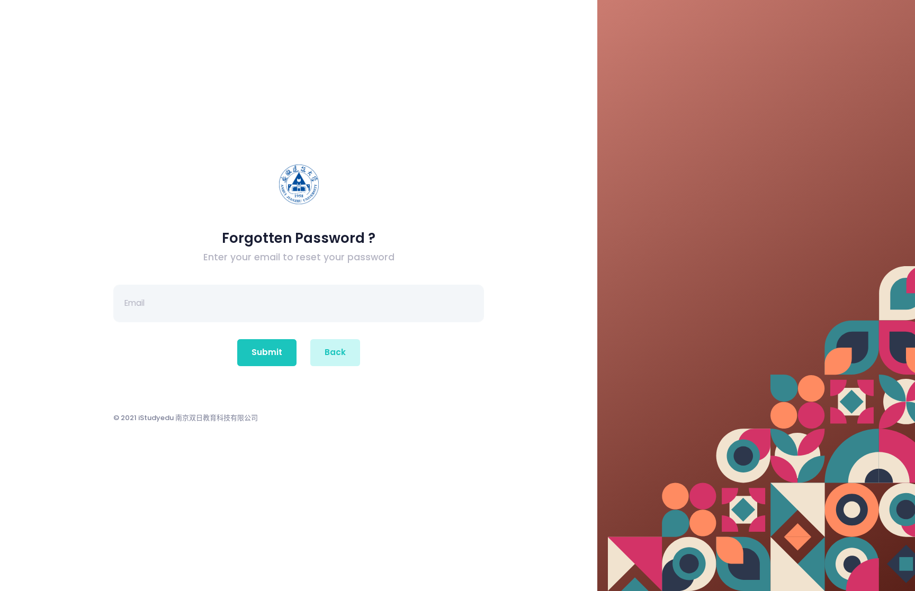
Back (335, 352)
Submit (267, 352)
